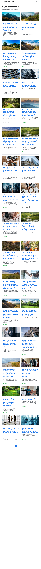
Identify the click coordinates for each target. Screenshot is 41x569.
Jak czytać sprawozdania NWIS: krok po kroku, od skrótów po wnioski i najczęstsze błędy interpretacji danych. (10, 197)
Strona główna (36, 1)
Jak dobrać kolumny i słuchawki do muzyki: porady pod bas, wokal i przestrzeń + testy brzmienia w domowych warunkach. (30, 170)
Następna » (23, 445)
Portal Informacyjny (8, 1)
